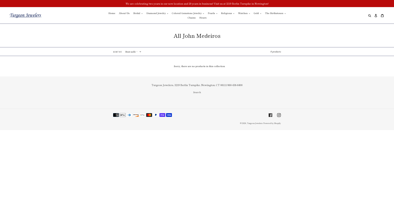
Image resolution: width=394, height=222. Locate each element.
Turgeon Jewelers (255, 123)
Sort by (117, 51)
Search (197, 92)
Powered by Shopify (272, 123)
